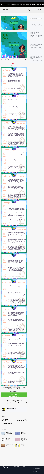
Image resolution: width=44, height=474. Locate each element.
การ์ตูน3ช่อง (22, 444)
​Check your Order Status (16, 466)
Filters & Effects (5, 466)
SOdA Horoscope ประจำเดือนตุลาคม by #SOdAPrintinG (9, 433)
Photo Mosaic (5, 469)
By (14, 400)
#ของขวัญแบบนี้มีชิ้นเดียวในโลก (14, 65)
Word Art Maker (5, 472)
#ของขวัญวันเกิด (5, 387)
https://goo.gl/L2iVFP (16, 388)
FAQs (13, 472)
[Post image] (3, 433)
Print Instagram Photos (6, 468)
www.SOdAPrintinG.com (13, 64)
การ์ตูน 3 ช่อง (8, 438)
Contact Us (24, 466)
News (9, 400)
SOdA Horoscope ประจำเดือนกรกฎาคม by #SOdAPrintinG (24, 439)
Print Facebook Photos (6, 467)
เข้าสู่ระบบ (42, 0)
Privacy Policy (15, 469)
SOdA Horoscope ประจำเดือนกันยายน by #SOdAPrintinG (24, 433)
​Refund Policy (15, 468)
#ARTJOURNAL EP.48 (9, 444)
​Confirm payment (15, 467)
